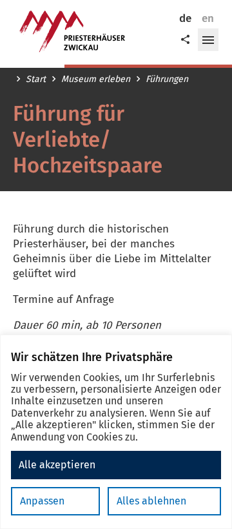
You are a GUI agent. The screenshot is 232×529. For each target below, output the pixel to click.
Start (36, 79)
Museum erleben (95, 79)
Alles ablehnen (151, 501)
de (185, 18)
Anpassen (42, 501)
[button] (208, 40)
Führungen (167, 79)
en (208, 18)
